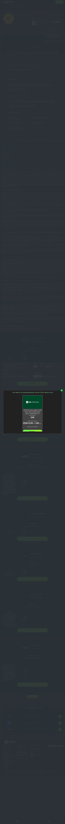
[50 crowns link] (32, 402)
